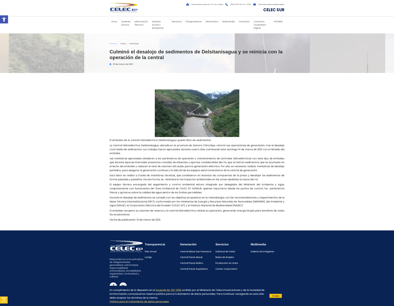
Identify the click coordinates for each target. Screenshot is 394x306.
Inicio (114, 21)
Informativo (212, 21)
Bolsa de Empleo (224, 257)
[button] (4, 19)
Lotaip (148, 257)
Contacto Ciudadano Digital (260, 25)
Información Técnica (141, 23)
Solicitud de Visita (225, 251)
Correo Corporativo (226, 268)
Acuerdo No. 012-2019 (168, 290)
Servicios (177, 21)
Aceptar (275, 296)
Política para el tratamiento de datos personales (139, 301)
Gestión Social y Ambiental (157, 25)
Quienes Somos (126, 23)
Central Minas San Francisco (195, 251)
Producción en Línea (226, 263)
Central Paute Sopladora (194, 268)
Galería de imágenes (262, 251)
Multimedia (228, 21)
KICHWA (278, 21)
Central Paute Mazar (191, 257)
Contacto (244, 21)
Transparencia (193, 21)
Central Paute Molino (191, 263)
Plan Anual (150, 251)
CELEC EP (4, 302)
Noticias (134, 43)
